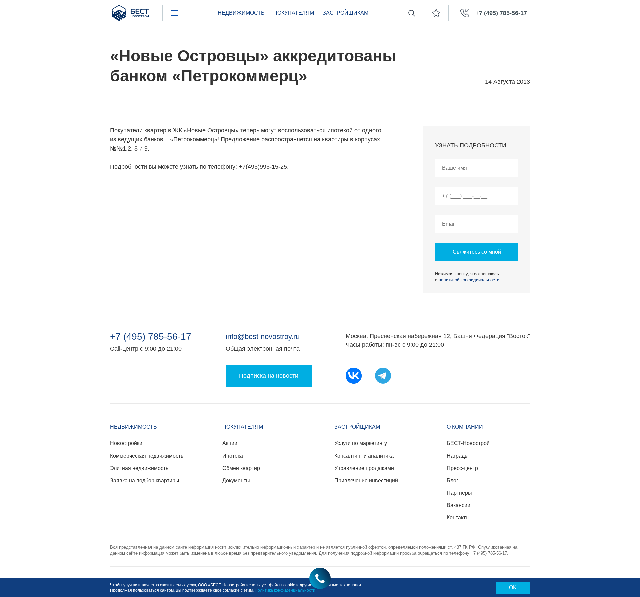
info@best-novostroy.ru (263, 336)
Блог (452, 480)
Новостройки (126, 443)
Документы (236, 480)
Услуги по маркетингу (360, 443)
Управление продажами (364, 468)
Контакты (458, 517)
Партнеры (459, 493)
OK (513, 587)
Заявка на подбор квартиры (144, 480)
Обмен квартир (241, 468)
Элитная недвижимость (139, 468)
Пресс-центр (462, 468)
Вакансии (458, 505)
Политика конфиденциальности (285, 590)
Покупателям (293, 13)
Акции (229, 443)
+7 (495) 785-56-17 (150, 337)
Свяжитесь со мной (477, 252)
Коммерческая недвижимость (146, 456)
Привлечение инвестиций (366, 480)
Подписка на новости (268, 375)
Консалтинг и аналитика (364, 456)
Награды (458, 456)
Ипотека (232, 456)
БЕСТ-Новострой (468, 443)
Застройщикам (345, 13)
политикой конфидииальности (469, 279)
